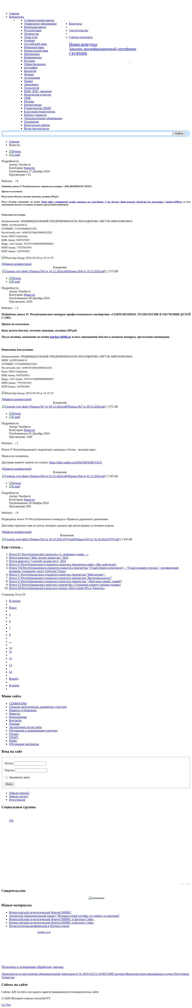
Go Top (6, 1004)
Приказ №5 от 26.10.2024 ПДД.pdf (97, 539)
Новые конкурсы (83, 44)
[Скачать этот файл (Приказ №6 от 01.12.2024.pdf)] (35, 476)
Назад (12, 607)
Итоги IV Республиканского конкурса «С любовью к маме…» (48, 554)
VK (11, 820)
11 (10, 651)
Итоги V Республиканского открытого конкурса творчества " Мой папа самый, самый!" (65, 581)
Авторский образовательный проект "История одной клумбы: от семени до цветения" (64, 915)
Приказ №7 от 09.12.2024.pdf (86, 406)
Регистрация (17, 799)
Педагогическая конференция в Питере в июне (39, 926)
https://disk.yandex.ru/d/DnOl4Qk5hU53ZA (75, 462)
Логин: (9, 763)
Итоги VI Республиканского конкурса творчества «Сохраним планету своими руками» (65, 584)
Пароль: (9, 770)
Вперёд (13, 678)
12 (10, 658)
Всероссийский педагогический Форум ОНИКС (40, 912)
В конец (14, 685)
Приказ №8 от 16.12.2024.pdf (86, 271)
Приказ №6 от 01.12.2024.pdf (86, 476)
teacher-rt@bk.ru (174, 202)
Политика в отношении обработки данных (33, 967)
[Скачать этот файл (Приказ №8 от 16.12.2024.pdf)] (35, 271)
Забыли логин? (18, 796)
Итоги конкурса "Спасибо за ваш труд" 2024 (37, 561)
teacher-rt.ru (44, 932)
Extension (182, 884)
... (10, 641)
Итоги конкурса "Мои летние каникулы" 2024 (38, 557)
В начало (14, 600)
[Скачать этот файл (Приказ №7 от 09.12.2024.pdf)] (35, 406)
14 (10, 672)
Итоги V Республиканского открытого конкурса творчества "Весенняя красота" (60, 578)
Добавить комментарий (17, 264)
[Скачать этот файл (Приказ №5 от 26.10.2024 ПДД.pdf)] (38, 539)
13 (10, 665)
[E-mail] (14, 154)
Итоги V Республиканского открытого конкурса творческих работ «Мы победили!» (63, 564)
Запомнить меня (19, 777)
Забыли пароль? (19, 793)
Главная (14, 141)
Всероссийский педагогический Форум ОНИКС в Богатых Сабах (51, 919)
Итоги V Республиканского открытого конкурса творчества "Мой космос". (57, 574)
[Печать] (15, 151)
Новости (29, 168)
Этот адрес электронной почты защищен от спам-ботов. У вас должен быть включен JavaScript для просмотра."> (103, 202)
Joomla (188, 884)
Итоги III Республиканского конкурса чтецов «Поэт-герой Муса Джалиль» (57, 588)
